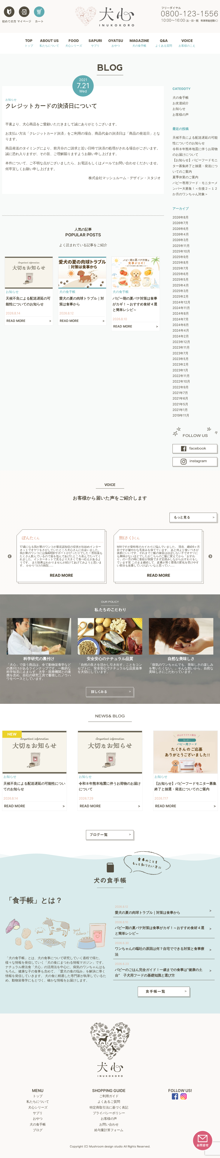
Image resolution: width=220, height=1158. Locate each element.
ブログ (38, 1130)
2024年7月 (181, 319)
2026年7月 (180, 223)
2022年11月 (181, 376)
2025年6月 (181, 274)
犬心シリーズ (37, 1107)
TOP (29, 42)
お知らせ (179, 109)
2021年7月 (180, 393)
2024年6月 (181, 325)
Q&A (163, 42)
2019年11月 (181, 415)
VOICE (187, 42)
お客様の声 (181, 115)
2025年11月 (181, 246)
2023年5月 (181, 359)
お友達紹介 (181, 103)
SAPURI (95, 42)
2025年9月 (181, 257)
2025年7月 (180, 268)
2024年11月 (181, 308)
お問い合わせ (109, 1124)
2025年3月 (181, 291)
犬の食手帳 (181, 98)
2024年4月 (181, 330)
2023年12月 (181, 342)
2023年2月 (181, 364)
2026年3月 (181, 240)
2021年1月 (180, 410)
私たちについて (37, 1102)
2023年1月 (180, 370)
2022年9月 (181, 387)
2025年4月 (181, 285)
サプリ (38, 1113)
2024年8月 (181, 313)
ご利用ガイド (109, 1096)
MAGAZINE (139, 42)
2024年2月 (181, 336)
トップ (38, 1096)
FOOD (73, 42)
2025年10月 (181, 251)
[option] (62, 556)
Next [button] (210, 556)
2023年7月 (180, 353)
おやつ (38, 1119)
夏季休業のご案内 (185, 177)
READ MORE (61, 575)
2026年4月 (181, 234)
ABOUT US (49, 42)
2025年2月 (181, 296)
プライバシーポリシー (109, 1113)
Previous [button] (10, 556)
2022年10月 (181, 381)
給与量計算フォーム (108, 1130)
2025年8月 (181, 263)
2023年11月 (181, 347)
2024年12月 (181, 302)
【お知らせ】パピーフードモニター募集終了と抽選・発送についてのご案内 (195, 166)
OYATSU (115, 42)
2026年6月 (181, 229)
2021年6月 (180, 398)
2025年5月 (181, 279)
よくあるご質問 (109, 1102)
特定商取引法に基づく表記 (109, 1107)
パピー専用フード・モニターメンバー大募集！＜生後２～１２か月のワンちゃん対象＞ (195, 188)
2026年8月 (181, 217)
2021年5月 (180, 404)
